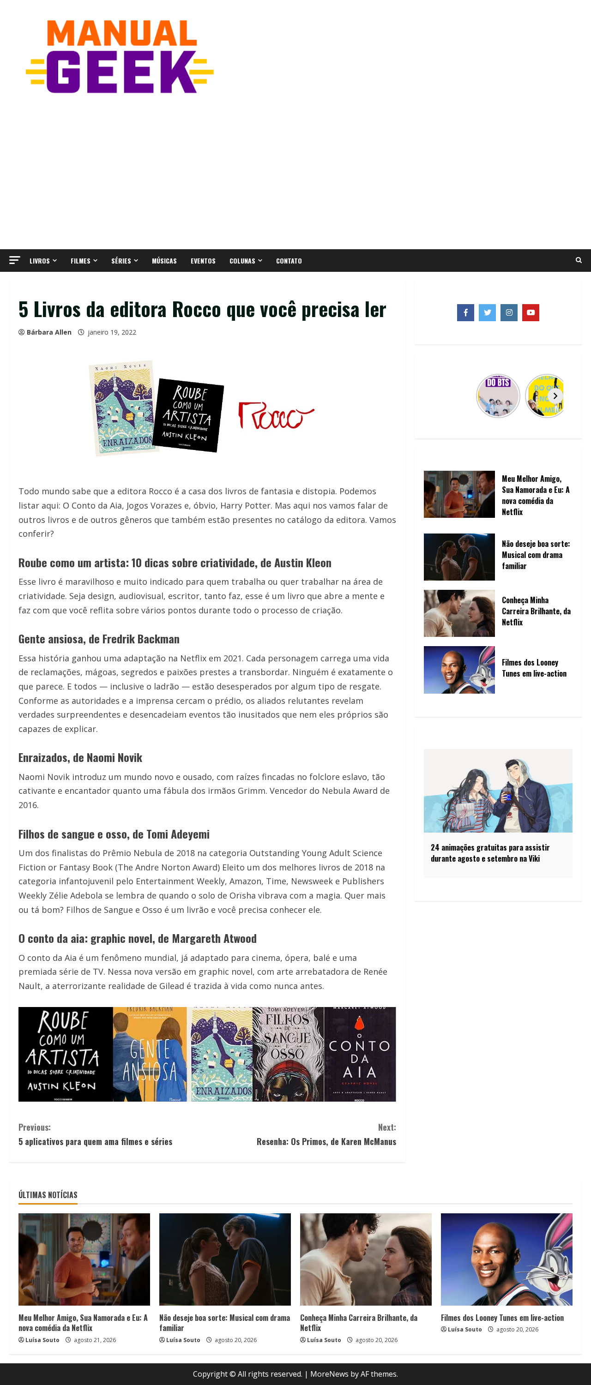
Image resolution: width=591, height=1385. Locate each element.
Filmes (80, 260)
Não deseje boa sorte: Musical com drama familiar (224, 1322)
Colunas (242, 260)
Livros (40, 260)
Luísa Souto (42, 1340)
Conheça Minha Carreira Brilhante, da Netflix (358, 1322)
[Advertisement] (295, 170)
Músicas (164, 260)
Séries (121, 260)
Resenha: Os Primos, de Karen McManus (326, 1134)
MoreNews (329, 1374)
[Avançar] (555, 396)
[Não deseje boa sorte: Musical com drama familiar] (225, 1259)
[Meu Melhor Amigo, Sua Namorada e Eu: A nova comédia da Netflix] (84, 1259)
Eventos (203, 260)
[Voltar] (441, 396)
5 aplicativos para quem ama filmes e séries (95, 1134)
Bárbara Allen (49, 332)
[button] (14, 260)
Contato (289, 260)
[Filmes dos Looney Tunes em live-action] (507, 1259)
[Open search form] (579, 260)
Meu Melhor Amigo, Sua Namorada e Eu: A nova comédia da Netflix (83, 1322)
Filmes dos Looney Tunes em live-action (502, 1317)
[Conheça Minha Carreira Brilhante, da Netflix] (366, 1259)
